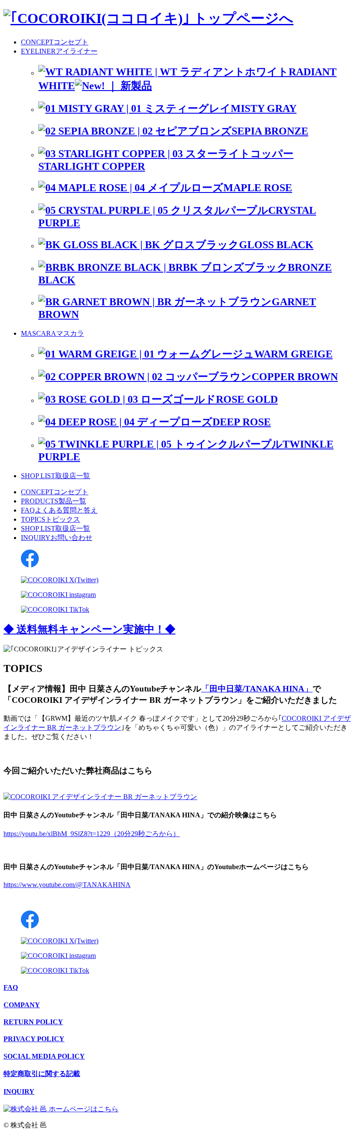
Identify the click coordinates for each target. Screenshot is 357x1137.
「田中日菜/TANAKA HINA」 (257, 688)
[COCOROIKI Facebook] (30, 565)
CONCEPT (54, 42)
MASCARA (52, 333)
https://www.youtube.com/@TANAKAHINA (67, 884)
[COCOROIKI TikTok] (55, 609)
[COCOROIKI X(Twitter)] (59, 580)
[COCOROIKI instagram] (58, 594)
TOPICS (50, 519)
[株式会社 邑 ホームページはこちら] (60, 1109)
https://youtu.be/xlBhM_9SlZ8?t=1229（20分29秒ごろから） (91, 833)
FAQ (59, 510)
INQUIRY (56, 537)
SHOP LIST (55, 475)
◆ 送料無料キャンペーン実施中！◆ (89, 629)
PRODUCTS (53, 501)
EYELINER (59, 51)
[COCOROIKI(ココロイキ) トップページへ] (148, 18)
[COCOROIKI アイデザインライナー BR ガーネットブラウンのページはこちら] (100, 796)
